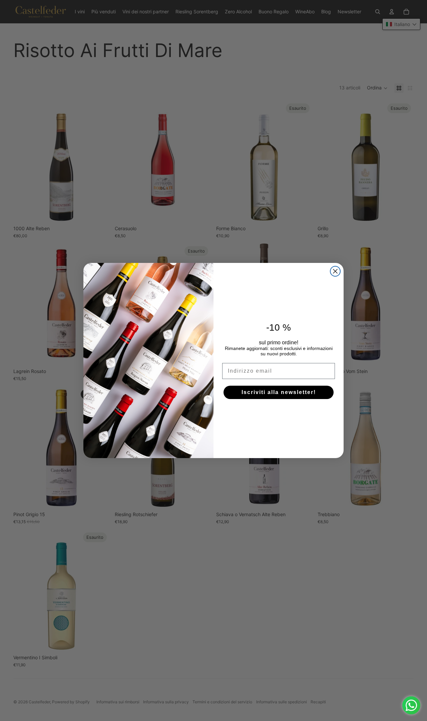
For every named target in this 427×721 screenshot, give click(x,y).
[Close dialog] (335, 271)
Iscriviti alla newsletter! (279, 392)
